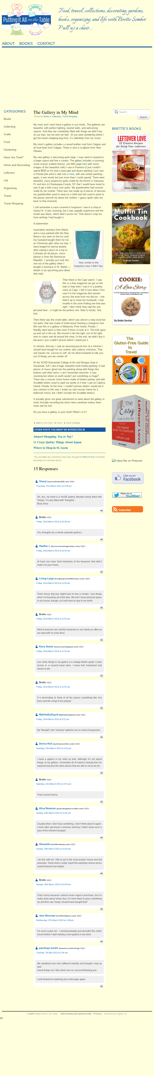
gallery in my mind (44, 423)
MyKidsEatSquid (48, 714)
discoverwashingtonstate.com (65, 546)
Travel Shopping (13, 203)
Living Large (46, 578)
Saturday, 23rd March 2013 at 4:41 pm (53, 784)
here (84, 164)
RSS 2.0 (86, 457)
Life (6, 180)
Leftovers (9, 172)
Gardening (10, 149)
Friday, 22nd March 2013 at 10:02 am (53, 551)
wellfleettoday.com (60, 844)
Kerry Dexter (46, 646)
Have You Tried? (13, 157)
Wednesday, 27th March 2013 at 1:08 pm (55, 920)
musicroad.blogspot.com (66, 647)
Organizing (10, 188)
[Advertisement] (77, 77)
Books (7, 118)
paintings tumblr (48, 948)
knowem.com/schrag (69, 948)
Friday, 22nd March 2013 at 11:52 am (53, 687)
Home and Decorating (17, 164)
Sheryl (43, 481)
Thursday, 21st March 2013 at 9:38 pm (54, 486)
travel (59, 423)
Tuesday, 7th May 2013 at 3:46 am (52, 953)
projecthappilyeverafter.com (70, 809)
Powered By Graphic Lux (115, 1014)
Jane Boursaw (47, 915)
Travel (7, 195)
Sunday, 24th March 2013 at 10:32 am (53, 813)
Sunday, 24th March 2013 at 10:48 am (53, 884)
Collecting (9, 126)
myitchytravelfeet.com (63, 744)
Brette (46, 116)
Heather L (44, 546)
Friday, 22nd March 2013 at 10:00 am (53, 521)
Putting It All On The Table (45, 1014)
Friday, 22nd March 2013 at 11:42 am (53, 651)
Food (7, 141)
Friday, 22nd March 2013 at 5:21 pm (52, 719)
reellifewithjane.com (66, 916)
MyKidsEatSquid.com (69, 715)
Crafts (7, 134)
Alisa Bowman (47, 808)
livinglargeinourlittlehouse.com (69, 579)
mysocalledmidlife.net (58, 482)
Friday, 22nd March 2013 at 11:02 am (53, 619)
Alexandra (45, 844)
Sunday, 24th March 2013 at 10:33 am (53, 849)
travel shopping (73, 423)
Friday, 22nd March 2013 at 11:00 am (53, 583)
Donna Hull (45, 743)
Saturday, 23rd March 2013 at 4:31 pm (53, 748)
